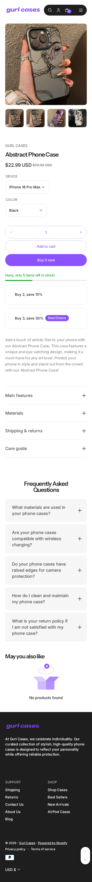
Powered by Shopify (52, 843)
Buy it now (46, 260)
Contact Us (14, 804)
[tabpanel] (15, 119)
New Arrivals (58, 804)
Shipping (12, 790)
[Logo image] (23, 10)
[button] (27, 187)
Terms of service (43, 849)
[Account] (58, 10)
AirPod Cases (59, 811)
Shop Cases (57, 790)
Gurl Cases (27, 843)
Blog (9, 819)
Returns (11, 797)
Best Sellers (57, 797)
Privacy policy (15, 849)
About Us (13, 811)
